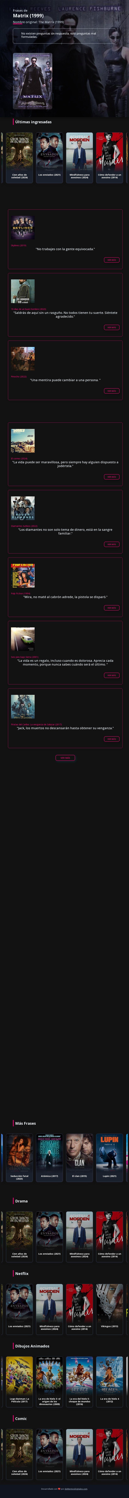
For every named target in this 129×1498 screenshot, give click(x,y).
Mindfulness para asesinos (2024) (49, 176)
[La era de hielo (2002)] (109, 1376)
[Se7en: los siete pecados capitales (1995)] (109, 152)
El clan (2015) (49, 1176)
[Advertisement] (67, 200)
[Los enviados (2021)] (19, 152)
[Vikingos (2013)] (79, 1303)
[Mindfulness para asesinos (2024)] (49, 152)
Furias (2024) (110, 1326)
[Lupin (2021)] (79, 1153)
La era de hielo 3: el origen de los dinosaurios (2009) (19, 1401)
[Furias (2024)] (109, 1303)
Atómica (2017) (19, 1176)
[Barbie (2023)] (109, 1153)
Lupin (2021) (79, 1176)
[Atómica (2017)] (19, 1153)
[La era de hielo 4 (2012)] (79, 1376)
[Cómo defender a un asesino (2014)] (79, 152)
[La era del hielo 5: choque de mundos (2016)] (49, 1376)
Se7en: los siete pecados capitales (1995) (109, 177)
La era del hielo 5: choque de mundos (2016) (49, 1401)
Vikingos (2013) (79, 1326)
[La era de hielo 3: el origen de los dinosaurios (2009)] (19, 1376)
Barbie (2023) (109, 1176)
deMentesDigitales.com (76, 1488)
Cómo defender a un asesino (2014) (79, 176)
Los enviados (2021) (19, 174)
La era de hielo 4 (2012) (79, 1400)
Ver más (111, 260)
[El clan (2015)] (49, 1153)
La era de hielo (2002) (109, 1400)
